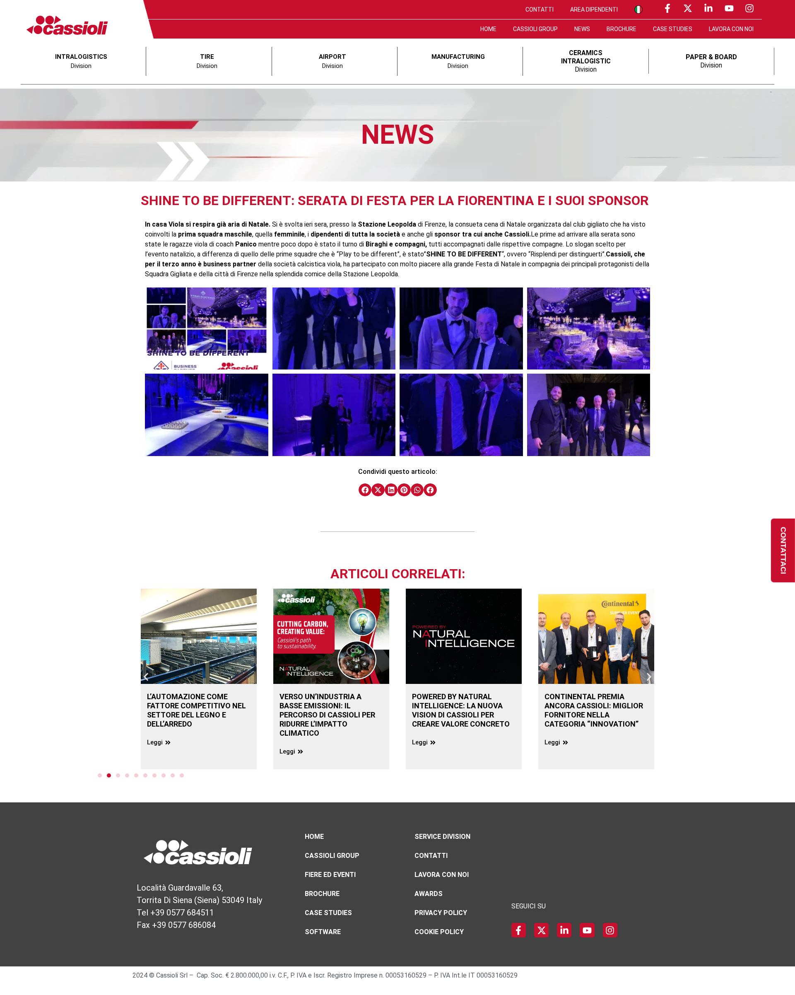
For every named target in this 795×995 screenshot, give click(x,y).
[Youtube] (729, 8)
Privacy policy (440, 913)
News (582, 29)
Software (323, 932)
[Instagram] (749, 8)
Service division (442, 836)
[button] (365, 490)
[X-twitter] (688, 8)
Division (586, 61)
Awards (428, 894)
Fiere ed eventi (330, 875)
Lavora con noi (731, 29)
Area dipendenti (594, 9)
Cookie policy (439, 932)
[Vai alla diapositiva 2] (109, 775)
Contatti (539, 9)
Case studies (672, 29)
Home (488, 29)
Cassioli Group (535, 29)
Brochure (621, 29)
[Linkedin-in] (708, 8)
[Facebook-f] (667, 8)
